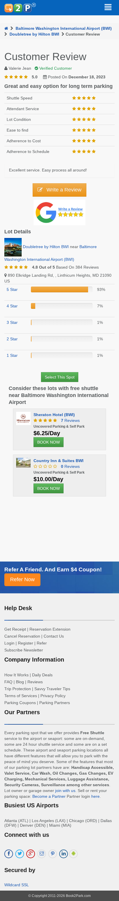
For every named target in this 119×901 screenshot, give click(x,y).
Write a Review (63, 190)
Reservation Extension (49, 629)
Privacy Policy (53, 695)
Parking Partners (54, 702)
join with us (65, 790)
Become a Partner (49, 796)
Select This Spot (60, 377)
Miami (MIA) (60, 825)
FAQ (8, 682)
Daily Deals (42, 675)
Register (25, 643)
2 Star (12, 339)
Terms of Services (20, 695)
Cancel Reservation (22, 636)
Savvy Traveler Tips (52, 688)
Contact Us (54, 636)
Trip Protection (17, 688)
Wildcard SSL (16, 884)
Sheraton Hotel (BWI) (54, 414)
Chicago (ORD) (83, 820)
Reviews (70, 420)
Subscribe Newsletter (23, 650)
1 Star (12, 355)
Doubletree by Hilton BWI (34, 34)
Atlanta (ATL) (16, 820)
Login (9, 643)
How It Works (16, 675)
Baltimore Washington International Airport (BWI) (64, 28)
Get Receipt (15, 629)
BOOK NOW (48, 442)
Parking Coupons (20, 702)
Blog (20, 682)
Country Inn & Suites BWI (58, 460)
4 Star (12, 306)
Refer (42, 643)
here (95, 796)
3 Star (12, 322)
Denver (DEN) (33, 825)
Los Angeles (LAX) (49, 820)
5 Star (12, 289)
